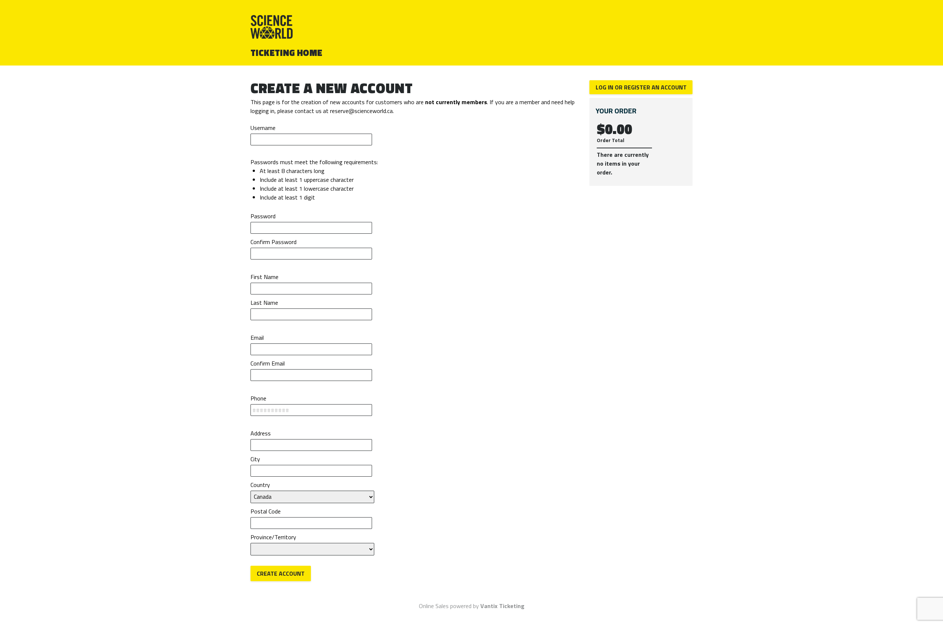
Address (260, 433)
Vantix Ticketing (502, 605)
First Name (264, 276)
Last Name (264, 302)
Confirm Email (267, 363)
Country (260, 484)
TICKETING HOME (286, 52)
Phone (258, 398)
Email (257, 337)
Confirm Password (273, 241)
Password (263, 216)
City (255, 459)
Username (263, 127)
